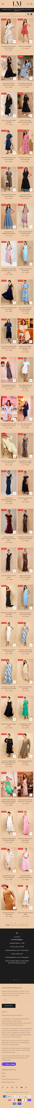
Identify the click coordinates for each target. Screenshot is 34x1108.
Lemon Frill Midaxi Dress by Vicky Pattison (9, 461)
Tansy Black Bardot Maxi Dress (25, 498)
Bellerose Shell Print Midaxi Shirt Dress (9, 876)
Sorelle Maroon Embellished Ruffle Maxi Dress (9, 538)
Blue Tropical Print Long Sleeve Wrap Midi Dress (25, 84)
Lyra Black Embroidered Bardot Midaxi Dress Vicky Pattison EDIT (8, 762)
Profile (4, 1076)
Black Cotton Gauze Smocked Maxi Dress (9, 84)
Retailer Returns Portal (8, 1082)
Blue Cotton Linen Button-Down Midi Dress (8, 158)
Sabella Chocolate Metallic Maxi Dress (25, 576)
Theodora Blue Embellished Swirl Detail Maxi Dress (9, 499)
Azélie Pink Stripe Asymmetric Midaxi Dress (25, 876)
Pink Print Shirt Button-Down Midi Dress (25, 158)
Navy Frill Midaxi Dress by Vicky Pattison (25, 424)
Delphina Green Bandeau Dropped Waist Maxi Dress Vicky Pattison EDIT (8, 801)
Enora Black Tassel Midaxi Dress (8, 724)
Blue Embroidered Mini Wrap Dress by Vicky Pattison (9, 424)
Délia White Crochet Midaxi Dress (25, 913)
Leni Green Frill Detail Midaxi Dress (25, 724)
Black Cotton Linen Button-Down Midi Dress (25, 121)
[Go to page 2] (26, 923)
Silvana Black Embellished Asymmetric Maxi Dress (25, 537)
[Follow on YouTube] (21, 1087)
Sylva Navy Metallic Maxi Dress (9, 576)
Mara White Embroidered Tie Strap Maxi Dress (9, 839)
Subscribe (8, 1006)
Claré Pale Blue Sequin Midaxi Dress (25, 269)
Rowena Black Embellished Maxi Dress (9, 613)
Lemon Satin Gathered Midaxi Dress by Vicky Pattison (25, 348)
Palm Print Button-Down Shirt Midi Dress (9, 47)
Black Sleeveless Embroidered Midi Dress (25, 195)
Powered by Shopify (23, 1092)
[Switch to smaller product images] (31, 14)
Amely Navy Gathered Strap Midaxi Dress (9, 308)
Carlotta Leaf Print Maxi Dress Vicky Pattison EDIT (25, 800)
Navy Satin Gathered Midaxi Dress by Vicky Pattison (8, 347)
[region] (17, 954)
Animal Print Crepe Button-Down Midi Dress (8, 195)
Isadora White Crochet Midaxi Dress (8, 650)
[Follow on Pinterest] (17, 1087)
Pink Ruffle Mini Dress (25, 46)
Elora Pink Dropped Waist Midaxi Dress (25, 839)
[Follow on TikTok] (26, 1087)
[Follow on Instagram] (12, 1087)
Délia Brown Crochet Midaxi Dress (9, 913)
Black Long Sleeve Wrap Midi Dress (9, 121)
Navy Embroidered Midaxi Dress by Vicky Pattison (9, 386)
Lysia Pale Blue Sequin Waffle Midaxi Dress (25, 613)
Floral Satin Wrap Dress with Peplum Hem (25, 232)
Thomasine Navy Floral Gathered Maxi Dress (25, 461)
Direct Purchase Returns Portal (10, 1079)
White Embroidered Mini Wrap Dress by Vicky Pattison (25, 387)
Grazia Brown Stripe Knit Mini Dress (25, 761)
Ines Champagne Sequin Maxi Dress (25, 687)
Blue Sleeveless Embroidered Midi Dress (8, 232)
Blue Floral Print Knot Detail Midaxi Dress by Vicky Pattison (25, 309)
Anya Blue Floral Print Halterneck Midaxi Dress (25, 650)
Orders (4, 1073)
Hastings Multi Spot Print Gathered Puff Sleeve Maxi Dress (8, 270)
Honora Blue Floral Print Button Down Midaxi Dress (8, 687)
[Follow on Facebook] (3, 1087)
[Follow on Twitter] (7, 1087)
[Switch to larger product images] (28, 14)
